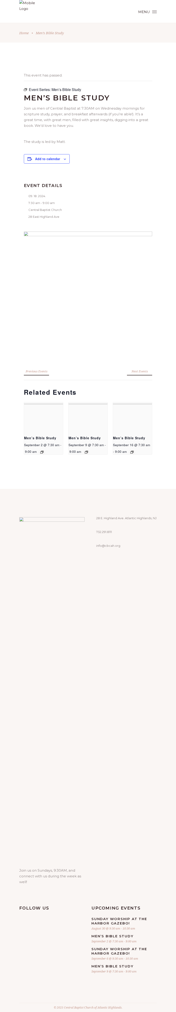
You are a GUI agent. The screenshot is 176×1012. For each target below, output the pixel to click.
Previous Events (36, 371)
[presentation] (43, 416)
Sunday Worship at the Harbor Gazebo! (119, 921)
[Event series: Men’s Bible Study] (42, 452)
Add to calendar (47, 158)
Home (24, 33)
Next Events (140, 371)
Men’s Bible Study (40, 438)
